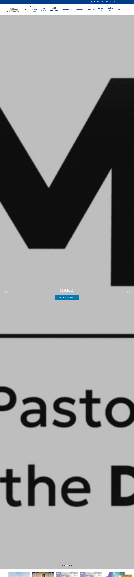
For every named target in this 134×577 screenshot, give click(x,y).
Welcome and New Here (34, 9)
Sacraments (67, 9)
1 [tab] (62, 565)
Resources (121, 9)
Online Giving (110, 9)
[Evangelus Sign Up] (102, 2)
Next (128, 292)
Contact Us (101, 9)
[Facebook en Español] (94, 2)
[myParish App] (98, 2)
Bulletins (90, 9)
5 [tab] (71, 565)
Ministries (79, 9)
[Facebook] (91, 2)
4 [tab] (69, 565)
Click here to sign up (67, 297)
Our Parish (43, 9)
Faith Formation (54, 9)
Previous (6, 292)
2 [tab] (64, 565)
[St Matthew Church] (15, 9)
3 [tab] (67, 565)
